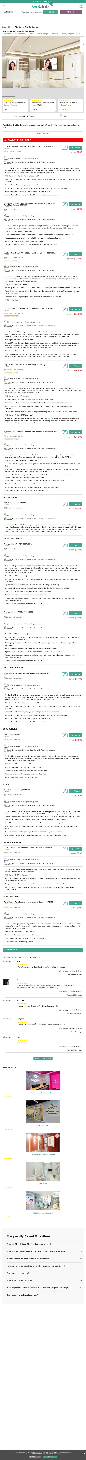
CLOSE (49, 1456)
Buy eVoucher (75, 147)
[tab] (43, 154)
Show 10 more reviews (43, 1058)
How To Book (43, 133)
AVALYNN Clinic (43, 1125)
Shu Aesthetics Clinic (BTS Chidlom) (43, 1154)
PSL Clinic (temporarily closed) (43, 1213)
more (4, 127)
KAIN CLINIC (43, 1184)
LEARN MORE (34, 1456)
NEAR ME (70, 12)
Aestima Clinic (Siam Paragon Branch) (43, 1093)
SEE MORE (57, 1453)
